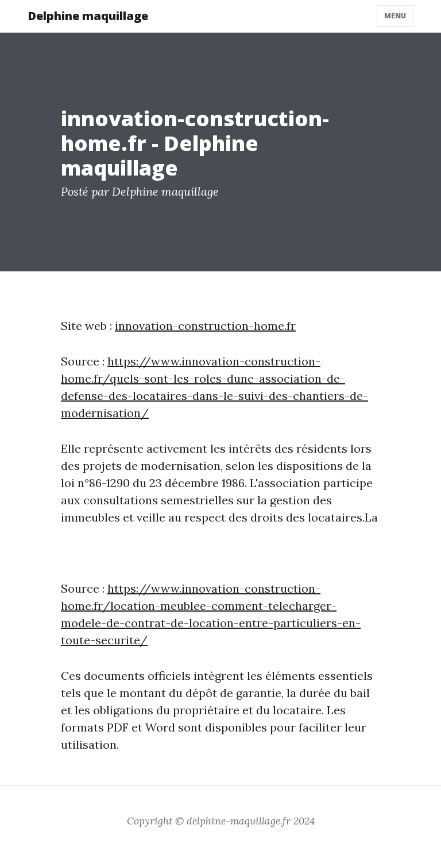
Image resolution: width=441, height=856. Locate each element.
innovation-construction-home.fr (205, 325)
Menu (395, 16)
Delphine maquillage (88, 16)
